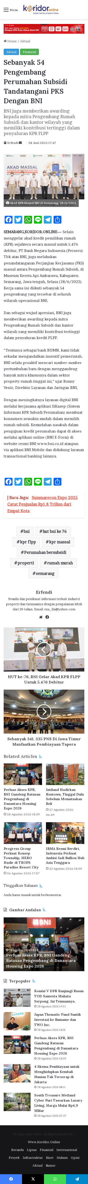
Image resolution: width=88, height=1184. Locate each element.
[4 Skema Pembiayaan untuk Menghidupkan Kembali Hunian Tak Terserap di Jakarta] (17, 1073)
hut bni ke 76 (55, 531)
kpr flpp (28, 541)
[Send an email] (20, 143)
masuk (26, 895)
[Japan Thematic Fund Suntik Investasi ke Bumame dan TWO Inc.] (17, 1021)
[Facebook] (47, 617)
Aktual (25, 41)
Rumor (50, 1165)
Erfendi (12, 143)
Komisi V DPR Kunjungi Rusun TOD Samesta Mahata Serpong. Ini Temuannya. (59, 996)
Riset (50, 1158)
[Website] (41, 617)
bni (27, 531)
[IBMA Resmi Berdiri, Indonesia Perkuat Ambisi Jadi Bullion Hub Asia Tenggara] (65, 833)
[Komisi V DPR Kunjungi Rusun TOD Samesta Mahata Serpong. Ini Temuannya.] (17, 998)
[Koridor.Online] (41, 9)
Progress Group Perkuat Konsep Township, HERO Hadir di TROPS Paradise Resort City (21, 857)
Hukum (62, 1158)
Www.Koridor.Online (44, 1142)
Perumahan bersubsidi (45, 552)
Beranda (17, 1150)
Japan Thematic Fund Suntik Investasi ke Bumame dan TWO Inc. (57, 1019)
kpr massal (59, 541)
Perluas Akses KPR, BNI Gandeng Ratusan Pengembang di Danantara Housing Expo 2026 (22, 798)
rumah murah (60, 562)
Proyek (14, 1158)
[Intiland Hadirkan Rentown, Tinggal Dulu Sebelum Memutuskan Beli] (65, 774)
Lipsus (32, 1150)
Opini (75, 1158)
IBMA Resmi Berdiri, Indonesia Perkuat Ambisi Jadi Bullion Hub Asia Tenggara (65, 855)
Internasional (66, 1150)
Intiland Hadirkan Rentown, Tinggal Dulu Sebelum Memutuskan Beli (65, 796)
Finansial (29, 52)
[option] (44, 944)
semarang (45, 573)
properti (26, 562)
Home (12, 41)
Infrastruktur (33, 1158)
